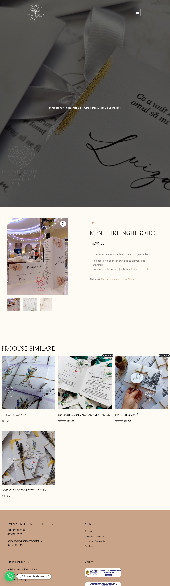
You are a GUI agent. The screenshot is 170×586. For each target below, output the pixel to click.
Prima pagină (55, 108)
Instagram (29, 552)
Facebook (12, 552)
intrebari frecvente (139, 269)
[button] (63, 224)
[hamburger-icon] (137, 12)
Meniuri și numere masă (85, 108)
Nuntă (68, 108)
